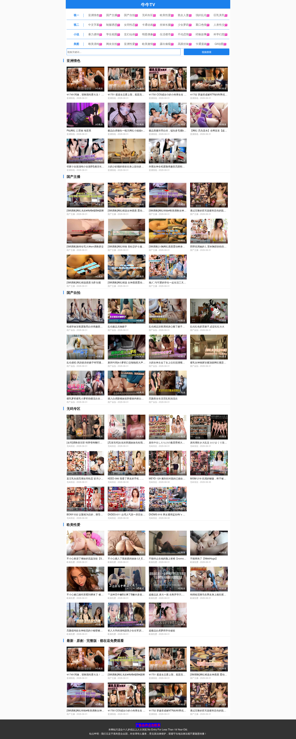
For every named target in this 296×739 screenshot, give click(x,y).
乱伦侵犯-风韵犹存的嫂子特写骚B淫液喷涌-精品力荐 (95, 362)
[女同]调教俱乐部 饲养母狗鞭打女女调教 (88, 442)
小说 (76, 34)
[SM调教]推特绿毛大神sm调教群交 (85, 246)
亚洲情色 (93, 15)
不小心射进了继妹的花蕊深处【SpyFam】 (89, 558)
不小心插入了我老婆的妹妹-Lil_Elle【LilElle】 (132, 558)
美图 (76, 44)
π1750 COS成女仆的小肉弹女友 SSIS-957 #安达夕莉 (177, 94)
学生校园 (111, 34)
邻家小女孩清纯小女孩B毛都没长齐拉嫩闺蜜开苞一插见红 (97, 166)
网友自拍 (111, 44)
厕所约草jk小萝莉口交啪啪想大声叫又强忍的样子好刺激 (137, 362)
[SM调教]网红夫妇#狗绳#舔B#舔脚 (85, 210)
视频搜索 (206, 52)
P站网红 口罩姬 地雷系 (79, 130)
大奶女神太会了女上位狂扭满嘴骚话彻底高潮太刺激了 (177, 362)
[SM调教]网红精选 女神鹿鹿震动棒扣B (128, 282)
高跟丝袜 (183, 44)
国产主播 (111, 15)
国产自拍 (129, 15)
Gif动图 (219, 44)
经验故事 (201, 34)
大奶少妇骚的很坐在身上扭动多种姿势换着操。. (133, 166)
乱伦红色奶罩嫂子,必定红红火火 (207, 326)
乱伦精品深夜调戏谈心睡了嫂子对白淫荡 (170, 326)
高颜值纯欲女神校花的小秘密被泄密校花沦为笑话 (93, 630)
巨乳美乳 (219, 15)
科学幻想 (219, 34)
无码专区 (147, 15)
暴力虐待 (93, 34)
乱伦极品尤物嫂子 (117, 326)
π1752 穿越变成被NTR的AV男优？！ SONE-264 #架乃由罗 (222, 94)
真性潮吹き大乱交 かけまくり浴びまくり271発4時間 (218, 442)
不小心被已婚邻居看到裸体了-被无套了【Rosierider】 (95, 594)
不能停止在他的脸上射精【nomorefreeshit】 (172, 558)
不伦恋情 (183, 34)
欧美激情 (147, 44)
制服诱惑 (111, 25)
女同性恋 (129, 25)
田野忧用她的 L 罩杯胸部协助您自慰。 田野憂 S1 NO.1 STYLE (223, 246)
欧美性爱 (165, 15)
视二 (76, 25)
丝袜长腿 (165, 25)
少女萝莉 (183, 25)
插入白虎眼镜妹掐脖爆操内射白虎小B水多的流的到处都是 (138, 398)
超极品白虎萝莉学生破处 (162, 630)
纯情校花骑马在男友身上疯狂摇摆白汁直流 (213, 594)
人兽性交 (219, 25)
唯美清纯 (93, 44)
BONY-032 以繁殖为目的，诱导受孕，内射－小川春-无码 (97, 514)
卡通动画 (147, 25)
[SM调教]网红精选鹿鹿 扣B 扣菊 (84, 282)
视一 (76, 15)
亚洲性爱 (129, 44)
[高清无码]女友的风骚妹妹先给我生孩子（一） (132, 442)
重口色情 (201, 25)
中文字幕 (93, 25)
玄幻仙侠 (129, 34)
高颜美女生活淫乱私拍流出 (163, 398)
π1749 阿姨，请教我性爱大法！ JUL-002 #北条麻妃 (94, 94)
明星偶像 (147, 34)
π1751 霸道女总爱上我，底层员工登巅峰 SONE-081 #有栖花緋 (141, 94)
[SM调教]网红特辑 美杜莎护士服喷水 (127, 246)
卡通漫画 (201, 44)
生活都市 (165, 34)
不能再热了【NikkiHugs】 (204, 558)
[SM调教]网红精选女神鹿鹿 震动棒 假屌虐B (131, 210)
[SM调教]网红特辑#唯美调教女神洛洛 (169, 210)
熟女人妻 (183, 15)
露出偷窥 (165, 44)
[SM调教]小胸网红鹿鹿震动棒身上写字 (169, 246)
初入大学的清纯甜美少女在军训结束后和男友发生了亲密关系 (140, 630)
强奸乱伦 (201, 15)
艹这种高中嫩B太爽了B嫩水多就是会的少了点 (132, 594)
